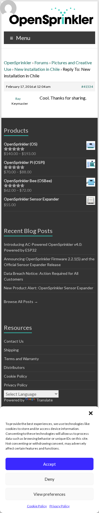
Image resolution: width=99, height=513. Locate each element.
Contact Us (14, 341)
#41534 (87, 86)
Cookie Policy (37, 506)
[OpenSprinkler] (51, 16)
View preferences (49, 494)
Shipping (11, 350)
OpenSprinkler (17, 62)
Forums (41, 62)
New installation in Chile (37, 69)
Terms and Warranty (21, 358)
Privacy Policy (60, 506)
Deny (49, 479)
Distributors (14, 367)
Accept (49, 464)
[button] (91, 413)
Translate (44, 400)
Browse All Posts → (21, 301)
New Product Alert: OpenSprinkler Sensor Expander (48, 287)
